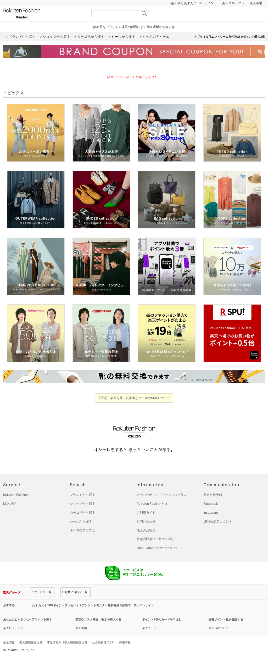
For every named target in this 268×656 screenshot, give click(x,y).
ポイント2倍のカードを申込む (161, 619)
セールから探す (81, 521)
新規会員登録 (212, 495)
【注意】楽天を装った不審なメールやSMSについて (134, 398)
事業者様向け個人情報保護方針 (67, 642)
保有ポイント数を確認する (226, 619)
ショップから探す (82, 504)
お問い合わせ (146, 521)
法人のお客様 (146, 530)
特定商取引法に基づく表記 (155, 539)
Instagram (210, 512)
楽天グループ (231, 3)
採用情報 (125, 642)
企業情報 (9, 642)
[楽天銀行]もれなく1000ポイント (193, 3)
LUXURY (9, 504)
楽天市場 (256, 3)
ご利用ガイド (146, 512)
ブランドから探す (82, 495)
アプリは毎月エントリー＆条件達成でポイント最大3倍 (229, 36)
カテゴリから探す (82, 512)
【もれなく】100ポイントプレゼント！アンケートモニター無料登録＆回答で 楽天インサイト (92, 605)
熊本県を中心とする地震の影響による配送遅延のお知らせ (134, 27)
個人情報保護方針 (30, 642)
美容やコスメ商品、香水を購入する (98, 619)
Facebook (210, 504)
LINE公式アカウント (217, 521)
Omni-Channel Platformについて (160, 548)
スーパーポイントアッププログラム (162, 495)
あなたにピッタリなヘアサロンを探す (27, 619)
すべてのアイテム (82, 530)
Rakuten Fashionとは (152, 504)
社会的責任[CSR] (103, 642)
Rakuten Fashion (43, 14)
